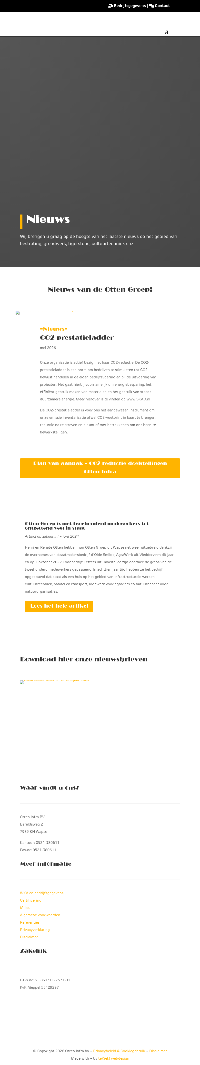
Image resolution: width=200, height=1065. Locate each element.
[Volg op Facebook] (90, 1035)
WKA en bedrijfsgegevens (41, 893)
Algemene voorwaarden (40, 915)
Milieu (25, 908)
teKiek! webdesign (113, 1059)
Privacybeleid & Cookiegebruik (119, 1051)
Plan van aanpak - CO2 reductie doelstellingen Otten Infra (100, 468)
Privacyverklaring (35, 930)
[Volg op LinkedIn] (110, 1035)
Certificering (30, 901)
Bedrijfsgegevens (130, 6)
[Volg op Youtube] (100, 1035)
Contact (162, 6)
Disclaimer (29, 937)
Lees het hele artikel (59, 606)
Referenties (30, 923)
